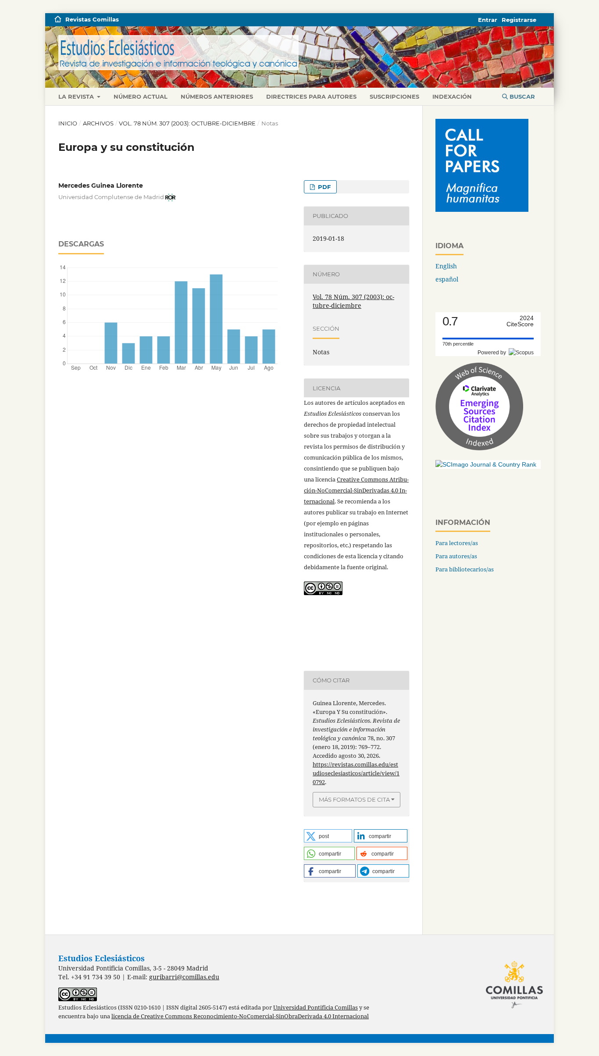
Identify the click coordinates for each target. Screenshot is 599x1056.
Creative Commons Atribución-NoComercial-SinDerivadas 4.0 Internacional (356, 490)
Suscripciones (394, 96)
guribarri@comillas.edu (184, 977)
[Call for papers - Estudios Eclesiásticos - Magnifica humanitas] (481, 209)
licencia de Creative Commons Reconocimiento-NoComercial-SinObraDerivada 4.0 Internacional (240, 1016)
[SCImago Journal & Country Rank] (485, 464)
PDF (323, 186)
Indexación (452, 96)
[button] (328, 835)
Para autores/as (456, 556)
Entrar (487, 19)
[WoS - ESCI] (479, 448)
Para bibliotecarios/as (464, 569)
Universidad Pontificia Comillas (315, 1007)
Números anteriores (217, 96)
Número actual (141, 96)
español (446, 279)
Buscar (521, 96)
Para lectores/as (456, 543)
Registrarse (519, 19)
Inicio (67, 123)
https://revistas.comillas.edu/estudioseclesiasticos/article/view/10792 (356, 773)
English (446, 266)
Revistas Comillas (92, 19)
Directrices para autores (311, 96)
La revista (77, 96)
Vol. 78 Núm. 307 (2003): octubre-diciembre (187, 123)
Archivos (98, 123)
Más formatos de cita (354, 799)
